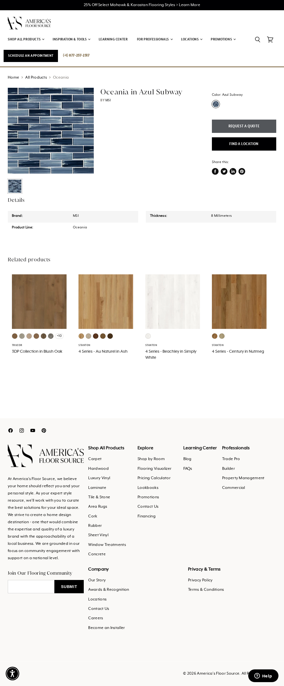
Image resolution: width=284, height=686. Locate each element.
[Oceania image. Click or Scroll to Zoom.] (51, 131)
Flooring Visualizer (154, 468)
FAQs (187, 468)
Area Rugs (97, 506)
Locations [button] (190, 39)
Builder (228, 468)
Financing (147, 516)
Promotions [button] (222, 39)
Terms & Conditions (206, 589)
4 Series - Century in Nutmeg (238, 351)
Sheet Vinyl (98, 535)
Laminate (97, 488)
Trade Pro (231, 459)
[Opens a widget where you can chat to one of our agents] (263, 676)
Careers (95, 618)
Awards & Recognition (108, 589)
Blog (187, 459)
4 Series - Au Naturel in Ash (103, 351)
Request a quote (244, 126)
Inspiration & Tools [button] (70, 39)
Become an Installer (106, 628)
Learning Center (113, 39)
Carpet (95, 459)
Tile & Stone (99, 497)
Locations (97, 599)
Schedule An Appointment (31, 56)
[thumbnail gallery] (15, 186)
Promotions (148, 497)
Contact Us (148, 506)
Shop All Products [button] (24, 39)
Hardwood (98, 468)
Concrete (97, 554)
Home (13, 77)
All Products (36, 77)
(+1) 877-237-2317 (76, 55)
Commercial (233, 488)
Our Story (97, 580)
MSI (108, 100)
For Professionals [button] (153, 39)
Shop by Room (151, 459)
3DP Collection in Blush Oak (37, 351)
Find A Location (243, 144)
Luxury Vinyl (99, 478)
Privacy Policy (200, 580)
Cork (92, 516)
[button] (12, 673)
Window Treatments (107, 545)
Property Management (243, 478)
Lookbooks (148, 488)
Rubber (95, 525)
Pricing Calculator (154, 478)
